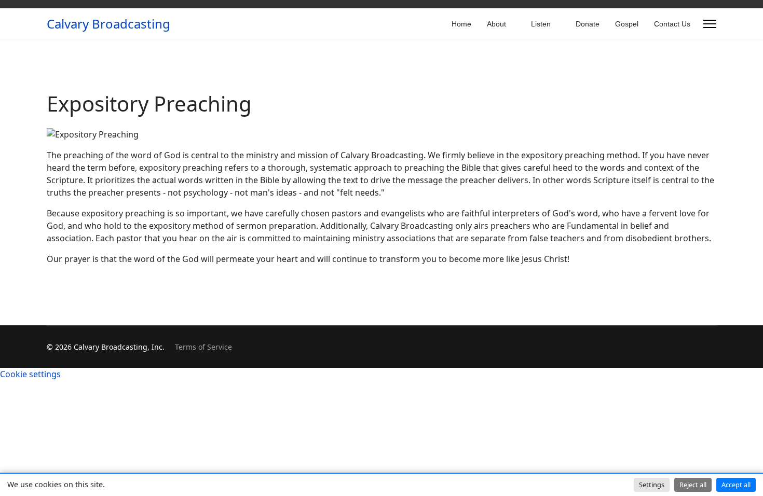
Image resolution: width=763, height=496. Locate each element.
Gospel (626, 24)
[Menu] (709, 23)
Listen (541, 24)
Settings (651, 484)
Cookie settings (30, 374)
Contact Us (672, 24)
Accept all (736, 484)
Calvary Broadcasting (108, 24)
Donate (588, 24)
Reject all (692, 484)
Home (461, 24)
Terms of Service (203, 347)
